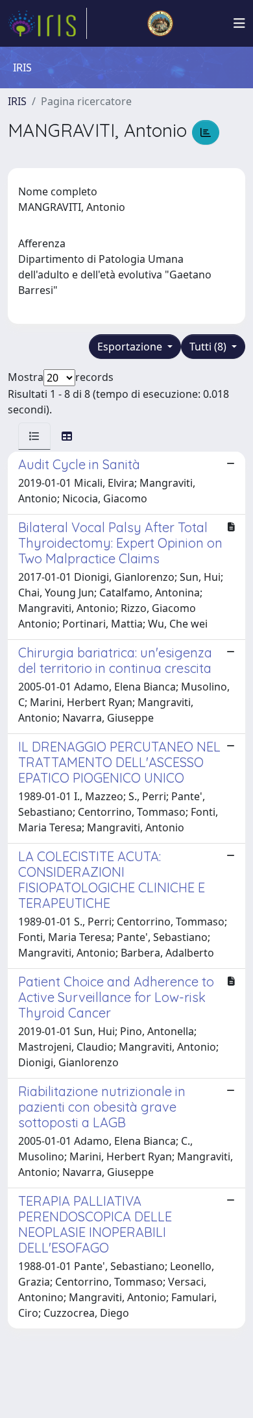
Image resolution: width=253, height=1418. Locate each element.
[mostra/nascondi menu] (239, 23)
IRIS (17, 101)
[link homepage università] (160, 23)
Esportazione (131, 346)
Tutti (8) (209, 346)
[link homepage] (47, 23)
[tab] (34, 436)
